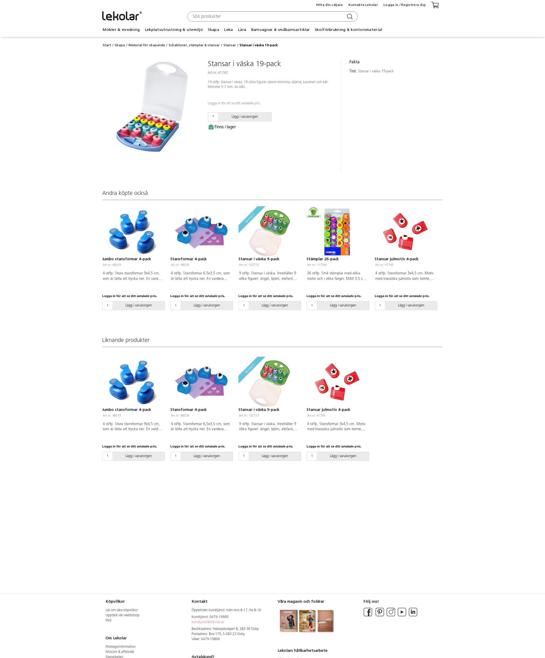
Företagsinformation (121, 647)
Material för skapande (147, 45)
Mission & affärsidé (120, 652)
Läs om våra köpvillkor (122, 610)
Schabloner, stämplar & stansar (194, 45)
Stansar (229, 45)
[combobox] (272, 16)
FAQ (109, 620)
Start (107, 45)
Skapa (120, 45)
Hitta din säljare (329, 5)
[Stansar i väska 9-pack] (269, 232)
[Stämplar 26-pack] (337, 232)
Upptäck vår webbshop (122, 615)
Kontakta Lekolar (363, 5)
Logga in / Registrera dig (404, 5)
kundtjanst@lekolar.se (208, 622)
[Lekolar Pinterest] (379, 615)
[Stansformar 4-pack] (201, 232)
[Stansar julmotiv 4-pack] (405, 232)
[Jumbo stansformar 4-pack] (133, 232)
